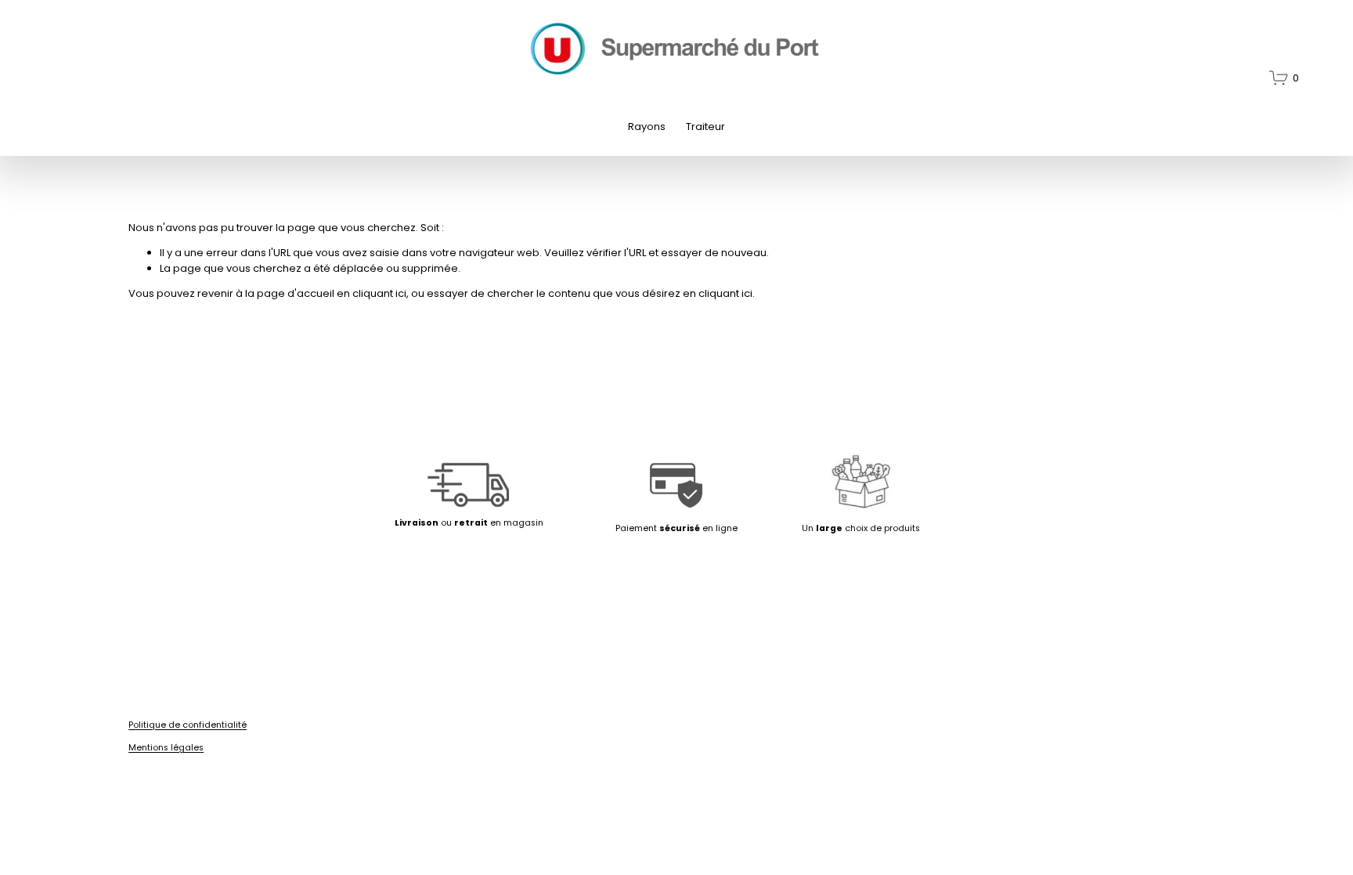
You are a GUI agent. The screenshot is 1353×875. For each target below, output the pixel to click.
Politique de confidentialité (187, 725)
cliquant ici (379, 293)
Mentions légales (166, 748)
